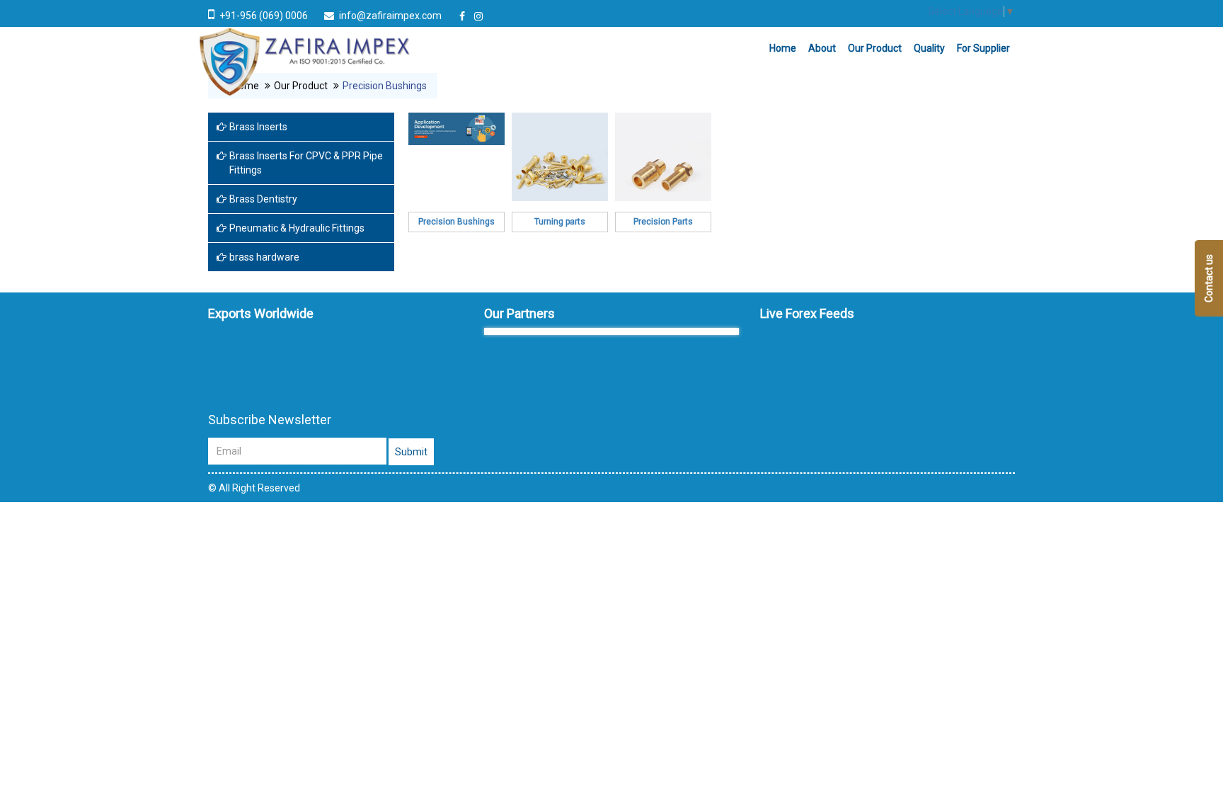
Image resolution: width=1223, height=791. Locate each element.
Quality (929, 48)
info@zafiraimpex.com (390, 15)
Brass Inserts (258, 126)
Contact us (1209, 278)
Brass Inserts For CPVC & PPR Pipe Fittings (306, 163)
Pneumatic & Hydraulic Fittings (296, 228)
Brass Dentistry (263, 199)
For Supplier (983, 48)
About (822, 48)
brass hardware (264, 257)
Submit (411, 451)
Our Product (875, 48)
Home (782, 48)
